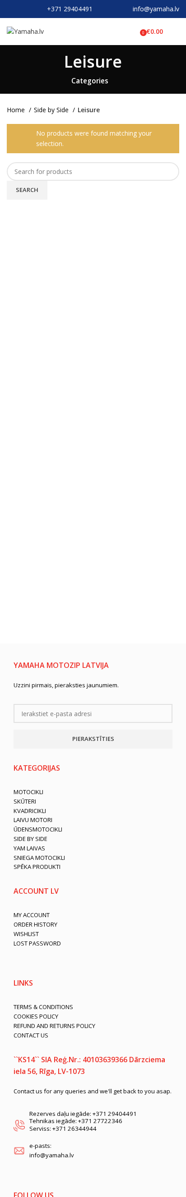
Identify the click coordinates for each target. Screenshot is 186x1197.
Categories (89, 81)
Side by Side (52, 109)
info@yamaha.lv (156, 9)
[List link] (93, 792)
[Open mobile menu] (175, 32)
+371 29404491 (70, 9)
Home (17, 109)
